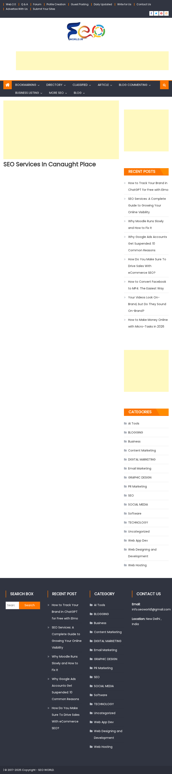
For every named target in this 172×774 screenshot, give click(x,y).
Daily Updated (103, 4)
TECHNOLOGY (138, 522)
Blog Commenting (133, 85)
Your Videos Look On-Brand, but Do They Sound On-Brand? (147, 304)
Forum (37, 4)
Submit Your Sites (44, 9)
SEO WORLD (46, 770)
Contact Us (144, 4)
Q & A (24, 4)
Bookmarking (25, 85)
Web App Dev (138, 540)
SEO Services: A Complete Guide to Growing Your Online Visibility (147, 205)
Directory (54, 85)
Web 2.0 (11, 4)
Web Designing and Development (142, 552)
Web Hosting (137, 565)
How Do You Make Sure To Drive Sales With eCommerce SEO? (147, 266)
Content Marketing (142, 450)
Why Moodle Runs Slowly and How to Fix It (146, 224)
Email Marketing (139, 468)
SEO (131, 495)
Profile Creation (56, 4)
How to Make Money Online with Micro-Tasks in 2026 (148, 323)
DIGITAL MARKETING (142, 459)
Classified (80, 85)
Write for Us (124, 4)
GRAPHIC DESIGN (139, 477)
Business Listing (27, 93)
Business (134, 441)
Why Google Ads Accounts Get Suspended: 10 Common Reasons (147, 243)
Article (103, 85)
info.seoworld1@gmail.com (151, 609)
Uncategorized (139, 531)
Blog (78, 93)
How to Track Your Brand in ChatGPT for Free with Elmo (148, 186)
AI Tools (133, 423)
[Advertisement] (92, 60)
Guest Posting (80, 4)
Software (134, 513)
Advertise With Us (17, 9)
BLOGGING (135, 432)
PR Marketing (137, 486)
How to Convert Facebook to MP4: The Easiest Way (147, 285)
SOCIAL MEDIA (138, 504)
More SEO (56, 93)
